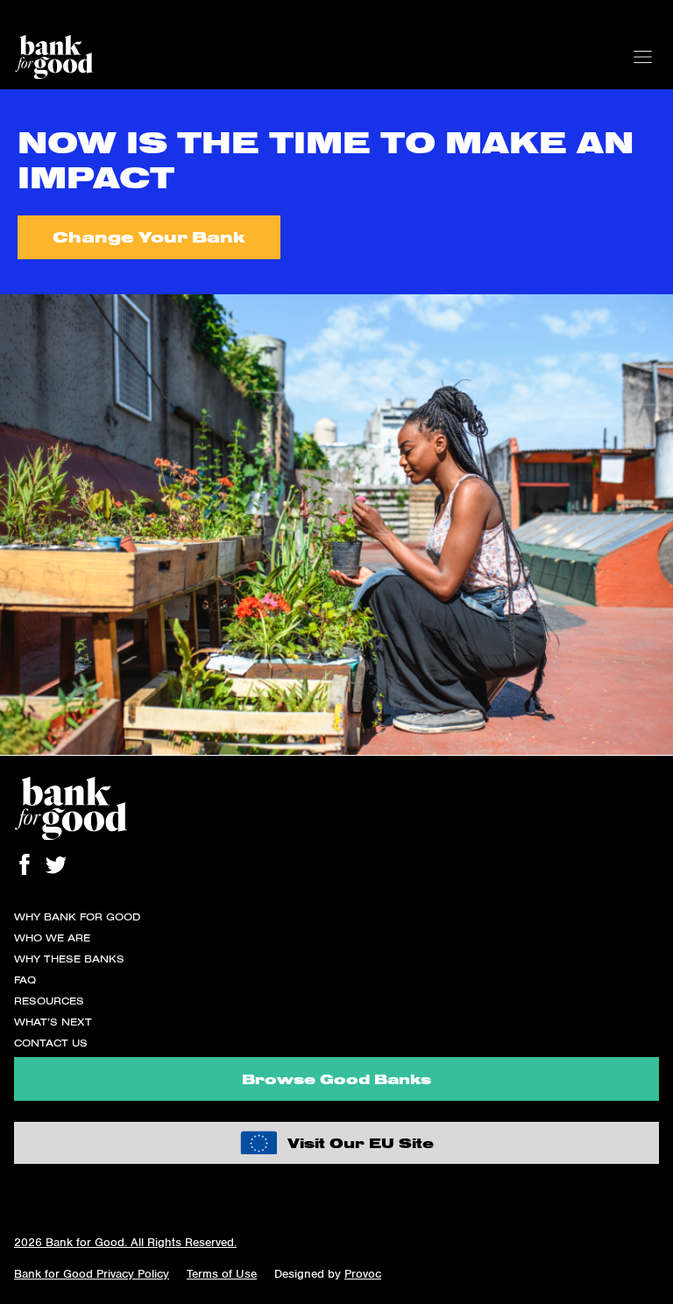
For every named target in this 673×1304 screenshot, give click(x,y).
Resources (49, 1000)
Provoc (362, 1273)
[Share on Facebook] (24, 864)
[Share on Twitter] (56, 864)
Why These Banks (69, 958)
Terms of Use (222, 1273)
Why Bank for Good (77, 916)
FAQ (25, 979)
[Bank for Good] (54, 57)
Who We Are (52, 937)
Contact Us (51, 1042)
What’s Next (53, 1021)
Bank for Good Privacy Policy (91, 1273)
